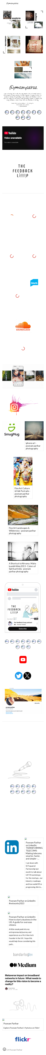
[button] (4, 1050)
